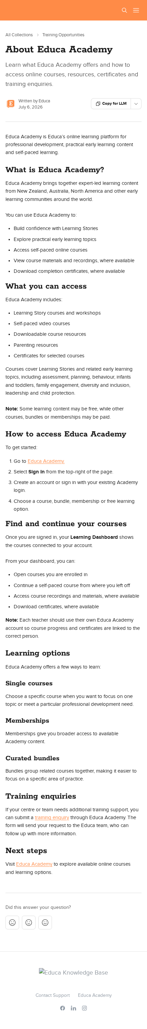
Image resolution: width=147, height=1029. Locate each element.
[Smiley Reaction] (45, 922)
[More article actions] (136, 103)
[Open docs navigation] (136, 10)
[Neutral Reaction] (29, 922)
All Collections (19, 35)
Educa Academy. (46, 461)
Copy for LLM (114, 103)
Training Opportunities (63, 35)
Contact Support (53, 995)
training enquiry (52, 818)
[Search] (124, 10)
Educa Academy (34, 864)
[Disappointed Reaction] (12, 922)
